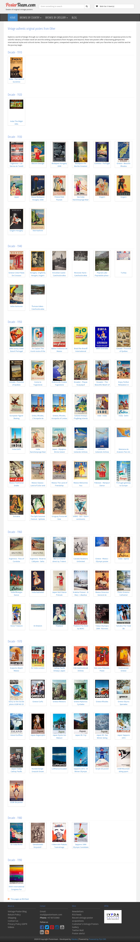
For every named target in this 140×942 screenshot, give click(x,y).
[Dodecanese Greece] (124, 656)
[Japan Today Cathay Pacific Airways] (16, 757)
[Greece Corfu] (38, 690)
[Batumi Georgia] (38, 152)
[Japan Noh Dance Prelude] (59, 580)
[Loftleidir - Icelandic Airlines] (81, 437)
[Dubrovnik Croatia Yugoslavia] (59, 370)
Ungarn (102, 197)
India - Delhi (123, 415)
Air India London (38, 668)
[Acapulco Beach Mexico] (16, 656)
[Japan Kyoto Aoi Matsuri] (59, 723)
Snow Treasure (16, 626)
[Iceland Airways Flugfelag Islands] (81, 404)
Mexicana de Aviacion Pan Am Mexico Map (123, 452)
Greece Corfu (38, 701)
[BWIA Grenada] (102, 337)
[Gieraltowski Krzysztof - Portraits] (38, 833)
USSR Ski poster (16, 802)
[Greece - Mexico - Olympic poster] (102, 547)
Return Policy (14, 914)
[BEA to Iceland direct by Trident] (59, 547)
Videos (11, 927)
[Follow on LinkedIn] (42, 933)
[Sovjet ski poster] (102, 757)
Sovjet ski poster (102, 769)
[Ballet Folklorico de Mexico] (59, 337)
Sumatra (16, 516)
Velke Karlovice (16, 306)
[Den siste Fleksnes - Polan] (102, 656)
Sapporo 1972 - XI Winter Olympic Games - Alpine (81, 771)
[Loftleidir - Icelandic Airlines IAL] (102, 437)
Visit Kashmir (38, 230)
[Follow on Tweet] (47, 928)
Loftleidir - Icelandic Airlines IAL (102, 452)
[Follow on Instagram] (57, 928)
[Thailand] (59, 614)
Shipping (12, 917)
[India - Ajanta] (124, 547)
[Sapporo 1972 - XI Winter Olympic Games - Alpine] (81, 757)
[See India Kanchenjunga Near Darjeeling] (81, 185)
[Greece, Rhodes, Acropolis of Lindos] (59, 404)
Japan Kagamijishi (37, 735)
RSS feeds (76, 914)
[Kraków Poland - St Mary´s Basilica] (81, 580)
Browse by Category (55, 17)
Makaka (74, 939)
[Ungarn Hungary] (16, 219)
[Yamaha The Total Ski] (124, 614)
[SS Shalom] (38, 614)
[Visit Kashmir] (38, 219)
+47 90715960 (53, 917)
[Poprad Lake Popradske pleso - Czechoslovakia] (102, 261)
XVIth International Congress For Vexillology (16, 889)
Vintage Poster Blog (17, 911)
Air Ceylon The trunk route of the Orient (37, 351)
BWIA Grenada (102, 348)
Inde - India (102, 415)
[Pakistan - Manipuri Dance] (102, 471)
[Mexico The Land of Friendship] (59, 471)
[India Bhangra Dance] (16, 580)
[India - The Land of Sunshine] (16, 67)
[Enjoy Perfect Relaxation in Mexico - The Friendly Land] (124, 370)
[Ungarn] (102, 185)
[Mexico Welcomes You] (81, 471)
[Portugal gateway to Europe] (124, 471)
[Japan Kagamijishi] (38, 723)
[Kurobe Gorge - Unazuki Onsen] (38, 757)
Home (13, 17)
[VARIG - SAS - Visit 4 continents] (81, 505)
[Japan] (16, 185)
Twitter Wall (78, 930)
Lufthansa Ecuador (59, 769)
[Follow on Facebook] (42, 928)
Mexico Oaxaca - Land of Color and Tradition (37, 486)
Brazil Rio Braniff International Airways (80, 351)
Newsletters (77, 911)
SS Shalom (37, 626)
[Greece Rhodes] (102, 690)
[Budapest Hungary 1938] (59, 152)
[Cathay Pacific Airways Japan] (59, 656)
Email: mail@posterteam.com (51, 913)
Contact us (13, 920)
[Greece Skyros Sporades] (124, 690)
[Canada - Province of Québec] (124, 337)
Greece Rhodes (102, 701)
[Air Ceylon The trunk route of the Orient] (38, 337)
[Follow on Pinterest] (52, 928)
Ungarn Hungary (16, 230)
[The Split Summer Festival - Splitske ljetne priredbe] (38, 505)
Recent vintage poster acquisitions (82, 919)
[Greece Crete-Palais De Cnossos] (16, 261)
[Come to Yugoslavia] (38, 370)
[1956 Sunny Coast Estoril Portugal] (16, 337)
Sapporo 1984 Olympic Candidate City (80, 847)
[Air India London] (38, 656)
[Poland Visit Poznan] (59, 185)
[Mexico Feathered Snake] (16, 471)
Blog (74, 17)
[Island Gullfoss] (16, 723)
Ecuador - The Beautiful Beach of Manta (102, 385)
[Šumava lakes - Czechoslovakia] (38, 295)
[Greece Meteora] (59, 690)
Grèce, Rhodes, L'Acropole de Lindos (38, 418)
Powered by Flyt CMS (97, 939)
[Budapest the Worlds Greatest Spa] (81, 152)
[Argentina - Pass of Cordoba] (16, 547)
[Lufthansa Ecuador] (59, 757)
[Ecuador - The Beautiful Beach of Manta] (102, 370)
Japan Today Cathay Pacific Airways (16, 771)
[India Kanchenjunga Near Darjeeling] (38, 437)
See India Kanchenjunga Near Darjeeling (81, 200)
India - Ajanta (123, 559)
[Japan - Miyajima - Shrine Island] (59, 437)
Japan (16, 197)
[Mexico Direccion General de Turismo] (102, 580)
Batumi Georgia (38, 163)
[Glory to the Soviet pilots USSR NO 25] (16, 690)
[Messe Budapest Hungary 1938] (38, 185)
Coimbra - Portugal (102, 163)
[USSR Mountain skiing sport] (124, 757)
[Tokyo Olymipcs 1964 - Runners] (102, 614)
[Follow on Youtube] (62, 928)
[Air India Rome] (16, 833)
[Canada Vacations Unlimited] (81, 547)
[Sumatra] (16, 505)
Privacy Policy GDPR (17, 924)
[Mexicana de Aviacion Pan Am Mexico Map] (124, 437)
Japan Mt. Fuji (80, 735)
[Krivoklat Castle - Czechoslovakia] (59, 261)
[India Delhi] (16, 437)
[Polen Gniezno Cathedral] (124, 580)
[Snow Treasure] (16, 614)
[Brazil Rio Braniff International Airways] (81, 337)
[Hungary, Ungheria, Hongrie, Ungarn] (38, 261)
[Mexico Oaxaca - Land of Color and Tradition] (38, 471)
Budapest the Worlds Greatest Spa (80, 166)
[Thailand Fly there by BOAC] (81, 614)
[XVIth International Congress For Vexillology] (16, 875)
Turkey (123, 273)
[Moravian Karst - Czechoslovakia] (81, 261)
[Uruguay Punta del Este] (59, 505)
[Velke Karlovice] (16, 295)
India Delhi (16, 449)
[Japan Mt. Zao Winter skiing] (102, 723)
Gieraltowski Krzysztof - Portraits (38, 847)
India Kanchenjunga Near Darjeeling (38, 452)
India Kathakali (38, 592)
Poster (21, 5)
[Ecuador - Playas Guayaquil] (81, 370)
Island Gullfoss (16, 735)
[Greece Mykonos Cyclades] (81, 690)
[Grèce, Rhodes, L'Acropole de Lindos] (38, 404)
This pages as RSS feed (20, 899)
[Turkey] (124, 261)
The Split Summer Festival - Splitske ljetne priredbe (37, 519)
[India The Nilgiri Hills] (16, 109)
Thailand (59, 626)
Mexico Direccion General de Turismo (102, 595)
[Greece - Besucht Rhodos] (124, 152)
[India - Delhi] (124, 404)
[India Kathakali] (38, 580)
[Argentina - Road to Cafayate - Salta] (38, 547)
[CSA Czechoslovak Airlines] (81, 656)
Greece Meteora (59, 701)
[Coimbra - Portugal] (102, 152)
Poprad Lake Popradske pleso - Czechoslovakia (102, 276)
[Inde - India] (102, 404)
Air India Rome (16, 844)
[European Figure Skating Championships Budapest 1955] (16, 404)
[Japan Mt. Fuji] (81, 723)
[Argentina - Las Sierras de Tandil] (16, 152)
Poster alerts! (78, 933)
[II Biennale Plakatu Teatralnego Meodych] (59, 833)
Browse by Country (30, 17)
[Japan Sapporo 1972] (124, 723)
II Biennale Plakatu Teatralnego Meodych (59, 847)
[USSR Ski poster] (16, 791)
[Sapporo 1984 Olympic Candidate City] (81, 833)
